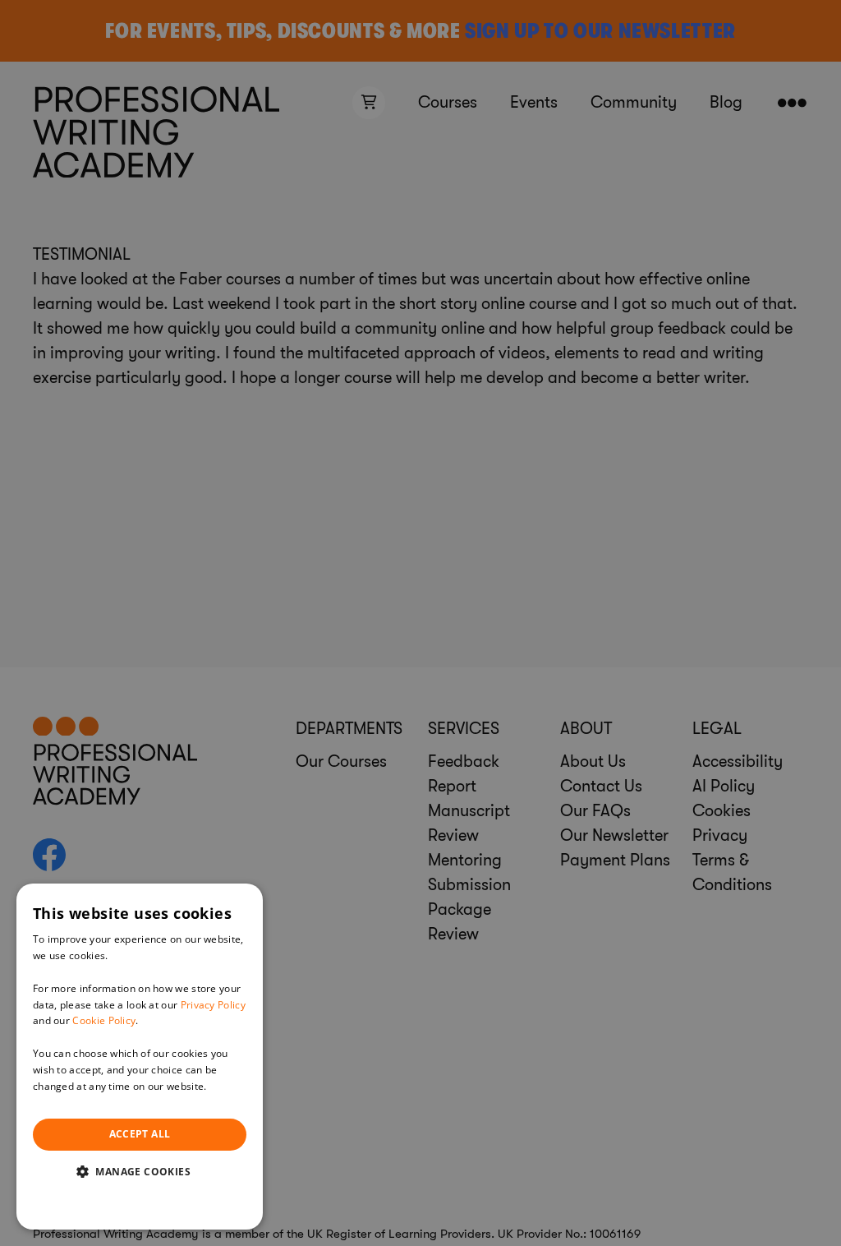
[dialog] (139, 1057)
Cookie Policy (104, 1020)
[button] (139, 1171)
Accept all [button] (140, 1134)
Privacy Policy (213, 1005)
